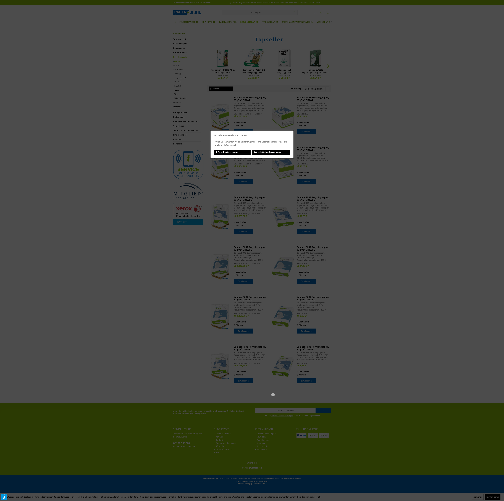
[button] (4, 497)
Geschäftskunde (268, 152)
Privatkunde (227, 152)
